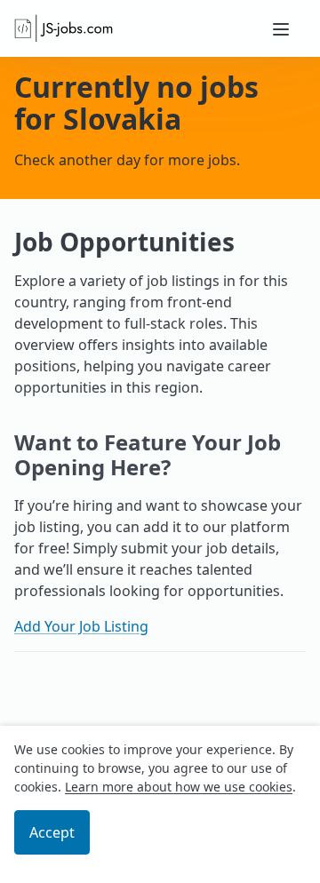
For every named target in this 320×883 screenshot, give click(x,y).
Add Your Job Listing (81, 626)
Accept (52, 832)
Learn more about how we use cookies (178, 786)
